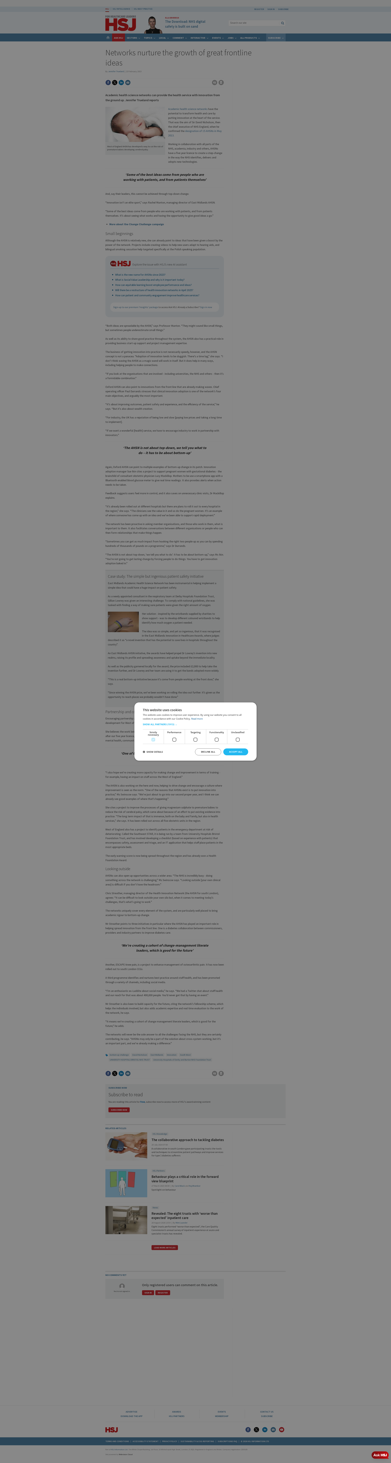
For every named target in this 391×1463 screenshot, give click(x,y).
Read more (197, 718)
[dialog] (195, 731)
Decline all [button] (208, 751)
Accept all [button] (235, 751)
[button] (195, 724)
